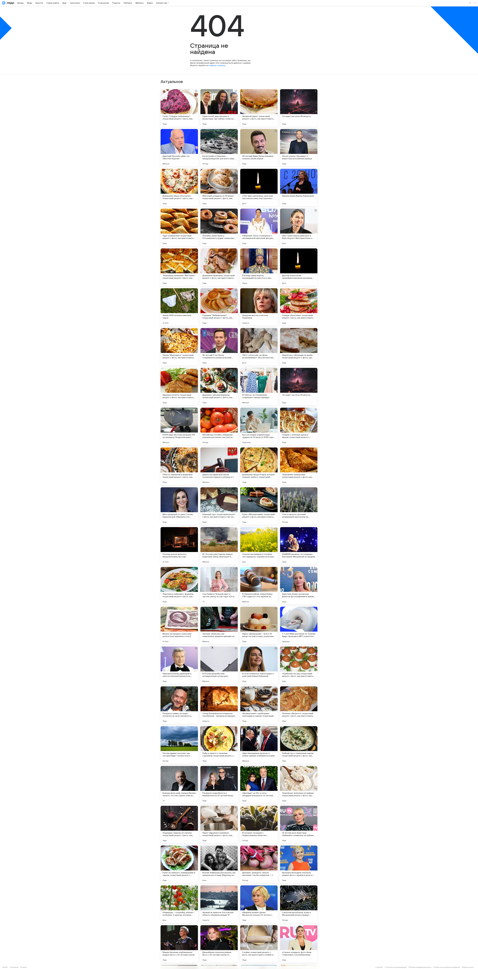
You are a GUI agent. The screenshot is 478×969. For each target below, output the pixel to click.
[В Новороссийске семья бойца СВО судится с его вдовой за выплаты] (259, 585)
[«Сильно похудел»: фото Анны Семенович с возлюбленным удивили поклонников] (298, 944)
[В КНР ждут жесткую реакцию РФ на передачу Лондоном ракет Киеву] (179, 426)
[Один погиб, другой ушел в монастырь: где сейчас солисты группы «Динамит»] (219, 108)
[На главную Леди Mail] (9, 3)
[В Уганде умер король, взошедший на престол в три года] (259, 267)
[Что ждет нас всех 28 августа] (298, 108)
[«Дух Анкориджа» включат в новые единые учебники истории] (259, 744)
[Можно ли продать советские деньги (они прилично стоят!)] (179, 625)
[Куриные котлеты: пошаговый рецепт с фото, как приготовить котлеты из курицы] (179, 386)
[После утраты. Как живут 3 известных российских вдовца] (298, 147)
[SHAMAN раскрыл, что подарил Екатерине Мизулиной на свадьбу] (298, 545)
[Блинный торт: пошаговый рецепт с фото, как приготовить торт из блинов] (219, 506)
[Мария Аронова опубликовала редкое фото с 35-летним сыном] (179, 944)
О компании (14, 967)
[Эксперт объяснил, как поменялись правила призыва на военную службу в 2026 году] (219, 625)
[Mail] (3, 3)
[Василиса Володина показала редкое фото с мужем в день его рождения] (298, 864)
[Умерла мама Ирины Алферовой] (298, 187)
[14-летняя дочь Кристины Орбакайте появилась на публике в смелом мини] (298, 824)
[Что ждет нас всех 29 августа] (298, 386)
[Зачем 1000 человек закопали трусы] (179, 307)
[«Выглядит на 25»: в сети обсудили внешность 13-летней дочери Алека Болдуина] (259, 784)
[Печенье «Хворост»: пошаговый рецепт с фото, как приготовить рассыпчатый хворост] (298, 705)
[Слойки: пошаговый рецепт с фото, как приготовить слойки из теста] (259, 944)
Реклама (23, 967)
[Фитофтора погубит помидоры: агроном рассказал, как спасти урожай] (219, 426)
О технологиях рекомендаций (395, 967)
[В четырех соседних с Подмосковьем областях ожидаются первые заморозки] (259, 824)
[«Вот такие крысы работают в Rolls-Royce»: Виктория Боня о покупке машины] (298, 227)
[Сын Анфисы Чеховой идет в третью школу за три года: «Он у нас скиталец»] (219, 585)
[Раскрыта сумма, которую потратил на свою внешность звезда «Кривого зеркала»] (179, 705)
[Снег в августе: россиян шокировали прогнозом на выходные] (298, 506)
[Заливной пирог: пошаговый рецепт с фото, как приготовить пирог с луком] (259, 108)
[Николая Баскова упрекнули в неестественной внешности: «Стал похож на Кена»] (179, 665)
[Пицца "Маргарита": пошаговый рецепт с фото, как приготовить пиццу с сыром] (179, 346)
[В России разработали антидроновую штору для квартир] (219, 665)
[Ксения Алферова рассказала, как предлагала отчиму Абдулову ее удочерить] (219, 864)
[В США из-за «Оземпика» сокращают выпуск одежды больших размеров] (259, 386)
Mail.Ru (5, 967)
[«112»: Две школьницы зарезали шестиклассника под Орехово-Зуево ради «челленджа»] (259, 187)
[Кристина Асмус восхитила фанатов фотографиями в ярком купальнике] (298, 585)
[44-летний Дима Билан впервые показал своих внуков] (259, 147)
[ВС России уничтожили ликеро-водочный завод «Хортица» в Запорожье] (219, 545)
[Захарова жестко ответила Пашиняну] (259, 307)
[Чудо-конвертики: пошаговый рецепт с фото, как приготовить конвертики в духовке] (179, 227)
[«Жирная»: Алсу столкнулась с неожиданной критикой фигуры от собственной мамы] (259, 227)
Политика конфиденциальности (419, 967)
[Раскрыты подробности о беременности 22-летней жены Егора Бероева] (219, 784)
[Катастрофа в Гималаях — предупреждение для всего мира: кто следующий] (219, 147)
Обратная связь (468, 967)
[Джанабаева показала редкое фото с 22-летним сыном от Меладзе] (219, 944)
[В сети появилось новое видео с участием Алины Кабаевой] (259, 665)
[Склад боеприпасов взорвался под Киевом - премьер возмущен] (219, 705)
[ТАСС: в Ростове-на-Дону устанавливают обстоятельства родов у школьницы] (259, 346)
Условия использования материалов (446, 967)
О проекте (379, 967)
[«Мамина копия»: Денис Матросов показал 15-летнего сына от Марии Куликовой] (259, 904)
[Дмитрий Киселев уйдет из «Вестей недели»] (179, 147)
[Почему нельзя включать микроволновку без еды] (179, 545)
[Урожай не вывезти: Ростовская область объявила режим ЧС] (219, 904)
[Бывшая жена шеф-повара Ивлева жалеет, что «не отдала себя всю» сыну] (179, 784)
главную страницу (217, 65)
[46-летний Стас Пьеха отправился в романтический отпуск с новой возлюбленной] (219, 346)
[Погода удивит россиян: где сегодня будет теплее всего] (179, 744)
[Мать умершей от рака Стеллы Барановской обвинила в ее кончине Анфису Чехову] (179, 506)
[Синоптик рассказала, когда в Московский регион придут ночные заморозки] (298, 904)
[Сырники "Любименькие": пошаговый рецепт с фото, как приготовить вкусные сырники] (219, 307)
